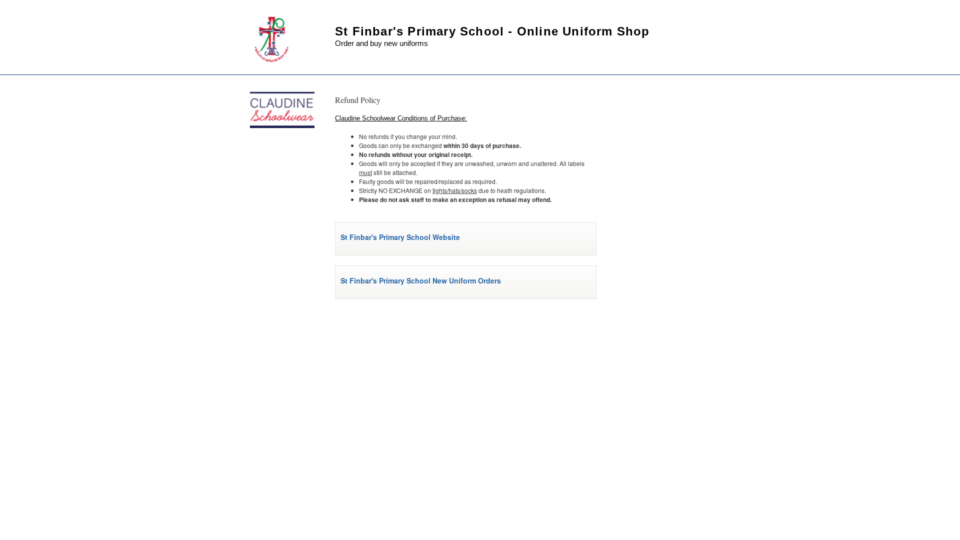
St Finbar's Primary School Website (400, 237)
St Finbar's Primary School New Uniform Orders (420, 281)
